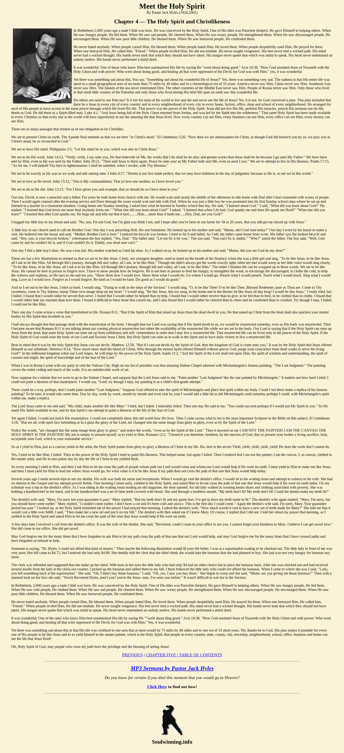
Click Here (157, 686)
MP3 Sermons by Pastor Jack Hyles (172, 668)
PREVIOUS (132, 655)
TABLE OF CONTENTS (200, 655)
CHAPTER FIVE (162, 655)
